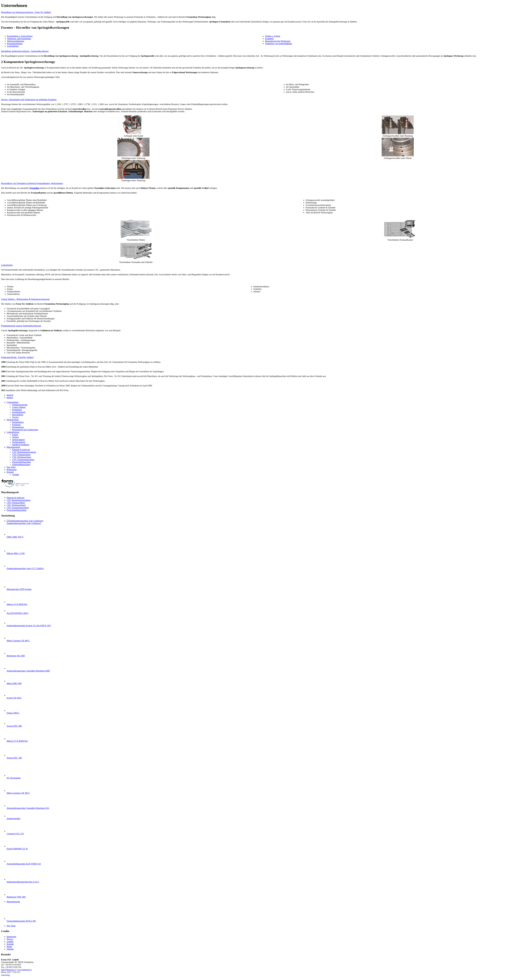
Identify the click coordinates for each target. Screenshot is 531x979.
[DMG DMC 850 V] (12, 534)
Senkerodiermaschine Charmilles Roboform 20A (28, 808)
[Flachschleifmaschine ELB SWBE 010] (12, 861)
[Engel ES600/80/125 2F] (12, 846)
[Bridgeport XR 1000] (12, 653)
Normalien (34, 188)
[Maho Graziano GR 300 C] (12, 790)
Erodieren (269, 38)
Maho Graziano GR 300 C (18, 793)
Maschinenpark (13, 901)
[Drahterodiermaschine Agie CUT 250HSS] (12, 566)
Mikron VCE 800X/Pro (17, 604)
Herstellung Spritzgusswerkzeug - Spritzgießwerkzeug (25, 51)
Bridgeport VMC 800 (16, 897)
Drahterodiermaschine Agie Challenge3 (24, 523)
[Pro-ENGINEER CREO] (12, 611)
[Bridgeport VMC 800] (12, 894)
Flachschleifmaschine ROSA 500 (21, 921)
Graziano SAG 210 (15, 833)
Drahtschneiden (13, 818)
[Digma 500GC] (12, 710)
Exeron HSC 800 (14, 726)
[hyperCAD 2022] (12, 695)
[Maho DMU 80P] (12, 681)
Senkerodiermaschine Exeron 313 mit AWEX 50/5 (29, 625)
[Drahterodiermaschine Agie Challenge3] (25, 521)
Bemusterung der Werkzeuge (277, 41)
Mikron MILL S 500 (16, 553)
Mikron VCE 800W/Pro (17, 741)
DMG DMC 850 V (15, 537)
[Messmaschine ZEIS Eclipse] (12, 587)
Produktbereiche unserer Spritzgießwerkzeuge (21, 326)
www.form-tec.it (24, 969)
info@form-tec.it (8, 969)
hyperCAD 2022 (14, 698)
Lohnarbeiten (13, 46)
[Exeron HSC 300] (12, 755)
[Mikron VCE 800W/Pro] (12, 738)
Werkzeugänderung (15, 41)
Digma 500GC (13, 713)
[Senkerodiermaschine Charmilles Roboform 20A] (12, 805)
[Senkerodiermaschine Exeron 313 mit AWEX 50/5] (12, 623)
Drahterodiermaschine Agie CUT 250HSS (25, 568)
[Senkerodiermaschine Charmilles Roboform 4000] (12, 668)
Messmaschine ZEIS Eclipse (19, 589)
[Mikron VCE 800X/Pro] (12, 602)
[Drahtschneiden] (12, 816)
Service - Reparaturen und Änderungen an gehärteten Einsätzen (29, 99)
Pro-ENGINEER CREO (17, 613)
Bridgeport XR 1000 (16, 656)
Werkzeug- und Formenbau (19, 38)
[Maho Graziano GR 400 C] (12, 638)
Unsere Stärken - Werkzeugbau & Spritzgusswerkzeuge (25, 299)
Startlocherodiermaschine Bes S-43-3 (23, 882)
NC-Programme (14, 778)
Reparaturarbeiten (15, 43)
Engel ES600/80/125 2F (17, 849)
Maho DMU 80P (14, 683)
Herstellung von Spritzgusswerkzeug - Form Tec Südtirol (26, 12)
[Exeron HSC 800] (12, 723)
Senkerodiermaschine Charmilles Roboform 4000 (28, 671)
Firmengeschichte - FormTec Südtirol (17, 357)
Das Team (11, 926)
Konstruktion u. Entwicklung (19, 36)
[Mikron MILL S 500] (12, 551)
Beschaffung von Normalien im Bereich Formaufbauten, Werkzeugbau (32, 183)
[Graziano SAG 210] (12, 831)
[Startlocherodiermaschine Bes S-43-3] (12, 879)
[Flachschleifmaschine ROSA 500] (12, 918)
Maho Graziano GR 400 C (18, 640)
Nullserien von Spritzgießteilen (278, 43)
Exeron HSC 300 (14, 758)
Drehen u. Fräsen (272, 36)
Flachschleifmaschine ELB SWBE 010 (24, 864)
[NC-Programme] (12, 775)
